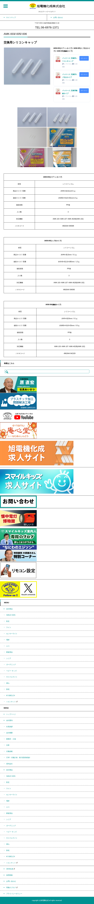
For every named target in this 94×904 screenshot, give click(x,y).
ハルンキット (11, 702)
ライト (8, 627)
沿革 (7, 745)
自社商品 (9, 609)
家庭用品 (9, 652)
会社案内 (9, 720)
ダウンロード (84, 58)
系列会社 (9, 764)
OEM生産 (9, 869)
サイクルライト (11, 677)
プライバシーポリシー (14, 894)
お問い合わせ (11, 881)
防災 (7, 621)
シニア (8, 658)
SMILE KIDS (10, 615)
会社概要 (9, 733)
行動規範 (9, 751)
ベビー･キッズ (11, 671)
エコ (7, 646)
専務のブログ (11, 887)
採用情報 (9, 875)
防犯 (7, 689)
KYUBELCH (10, 695)
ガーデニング (11, 664)
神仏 (7, 683)
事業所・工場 (11, 739)
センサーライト (11, 634)
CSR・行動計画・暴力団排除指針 (18, 757)
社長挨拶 (9, 727)
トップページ (11, 714)
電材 (7, 640)
